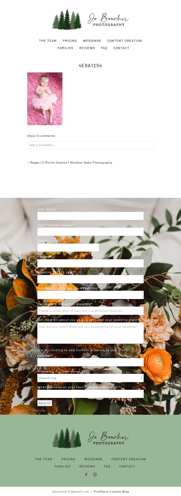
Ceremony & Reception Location (64, 304)
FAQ (104, 48)
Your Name (46, 209)
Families (65, 48)
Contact (121, 48)
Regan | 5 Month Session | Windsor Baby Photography (71, 162)
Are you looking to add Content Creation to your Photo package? (83, 352)
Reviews (87, 48)
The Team (48, 40)
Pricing (70, 40)
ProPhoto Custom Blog (111, 491)
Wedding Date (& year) (56, 272)
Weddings (92, 40)
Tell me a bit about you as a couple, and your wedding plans (87, 320)
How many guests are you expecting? (68, 288)
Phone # (44, 256)
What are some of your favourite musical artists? (78, 387)
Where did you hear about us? (62, 371)
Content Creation (124, 40)
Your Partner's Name (54, 225)
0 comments (41, 136)
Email (41, 241)
